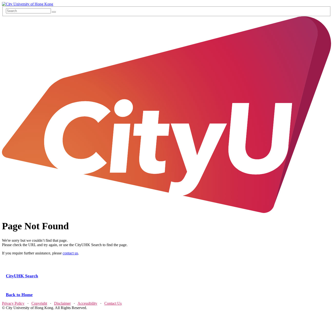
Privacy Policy (13, 303)
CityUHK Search (22, 275)
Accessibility (87, 303)
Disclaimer (62, 303)
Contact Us (113, 303)
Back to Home (19, 294)
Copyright (39, 303)
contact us (70, 253)
